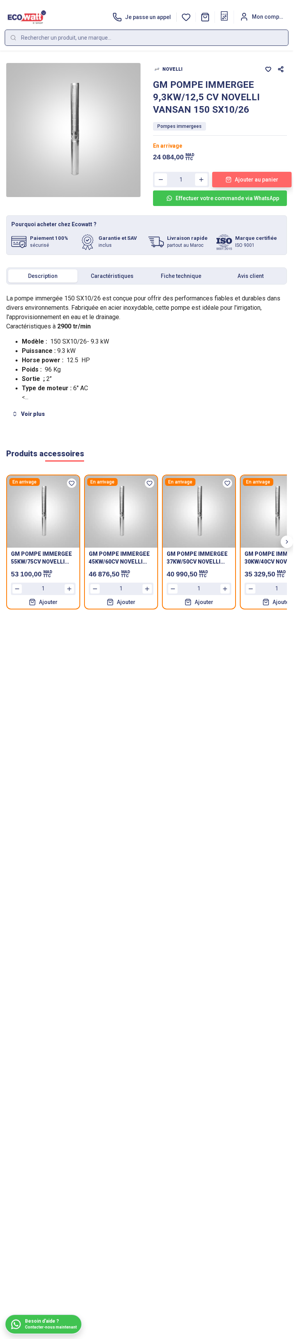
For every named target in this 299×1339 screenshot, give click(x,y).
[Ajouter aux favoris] (268, 69)
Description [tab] (43, 276)
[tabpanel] (146, 357)
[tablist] (146, 276)
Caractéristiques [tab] (112, 276)
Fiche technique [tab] (181, 276)
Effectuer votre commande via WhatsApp (227, 198)
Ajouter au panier (256, 179)
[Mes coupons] (224, 16)
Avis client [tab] (250, 276)
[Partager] (280, 69)
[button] (205, 17)
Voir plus (33, 414)
